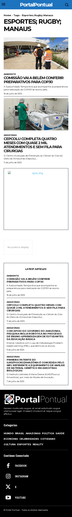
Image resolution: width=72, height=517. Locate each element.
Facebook (21, 465)
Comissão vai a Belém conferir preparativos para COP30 (33, 80)
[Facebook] (8, 466)
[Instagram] (8, 476)
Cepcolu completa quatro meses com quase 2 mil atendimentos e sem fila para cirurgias (33, 145)
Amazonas (10, 135)
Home (7, 15)
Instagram (21, 476)
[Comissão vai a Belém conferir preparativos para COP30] (36, 53)
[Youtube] (8, 498)
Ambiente (10, 74)
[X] (8, 487)
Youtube (20, 497)
